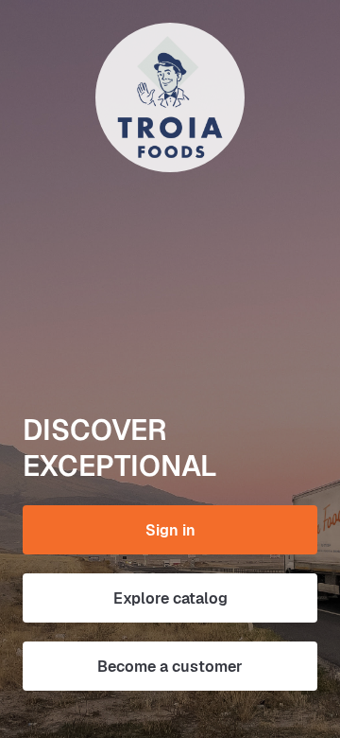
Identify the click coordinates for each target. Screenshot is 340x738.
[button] (170, 530)
